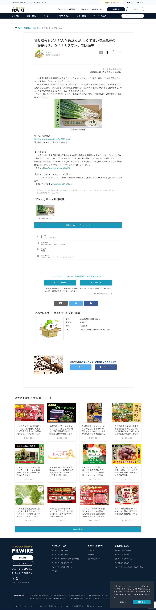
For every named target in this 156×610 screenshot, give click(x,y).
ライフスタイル (62, 16)
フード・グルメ (99, 16)
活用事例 (54, 571)
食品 (55, 244)
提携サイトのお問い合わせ (123, 559)
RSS (99, 606)
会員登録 (115, 9)
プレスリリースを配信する (67, 9)
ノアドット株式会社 (74, 598)
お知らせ (91, 550)
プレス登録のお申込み (122, 563)
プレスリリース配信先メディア (62, 563)
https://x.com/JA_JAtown (62, 184)
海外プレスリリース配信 (60, 555)
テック (46, 16)
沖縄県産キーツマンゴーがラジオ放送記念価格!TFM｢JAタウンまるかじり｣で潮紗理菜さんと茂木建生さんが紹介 (94, 431)
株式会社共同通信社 (57, 595)
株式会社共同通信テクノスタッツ (97, 598)
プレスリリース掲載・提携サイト (63, 567)
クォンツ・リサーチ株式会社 (53, 598)
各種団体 (27, 28)
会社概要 (91, 555)
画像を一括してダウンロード (78, 225)
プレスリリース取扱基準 (74, 606)
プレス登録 (61, 282)
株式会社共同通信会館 (76, 595)
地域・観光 (31, 16)
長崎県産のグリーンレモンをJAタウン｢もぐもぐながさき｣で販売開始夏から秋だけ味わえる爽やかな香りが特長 (61, 431)
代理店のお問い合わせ (122, 555)
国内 (112, 3)
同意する (141, 602)
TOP (20, 28)
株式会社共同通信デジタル (97, 595)
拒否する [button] (123, 602)
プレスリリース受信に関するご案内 (99, 294)
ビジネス (15, 16)
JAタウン (36, 28)
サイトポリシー (19, 606)
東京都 (43, 251)
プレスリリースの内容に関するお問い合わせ (129, 567)
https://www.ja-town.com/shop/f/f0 (56, 168)
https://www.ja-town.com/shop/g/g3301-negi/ (52, 139)
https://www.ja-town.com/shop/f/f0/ (94, 329)
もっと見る (78, 529)
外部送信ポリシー (55, 606)
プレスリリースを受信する (91, 9)
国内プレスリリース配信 (60, 550)
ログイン (135, 9)
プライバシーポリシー (131, 586)
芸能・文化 (81, 16)
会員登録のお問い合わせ (123, 550)
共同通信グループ (94, 559)
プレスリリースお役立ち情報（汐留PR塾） (66, 559)
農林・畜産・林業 (46, 244)
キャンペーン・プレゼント (49, 238)
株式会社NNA (34, 598)
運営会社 (89, 606)
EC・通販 (62, 244)
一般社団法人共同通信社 (38, 595)
